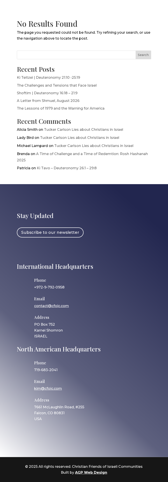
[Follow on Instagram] (35, 249)
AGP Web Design (91, 472)
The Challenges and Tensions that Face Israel (57, 85)
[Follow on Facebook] (22, 249)
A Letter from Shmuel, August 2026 (48, 101)
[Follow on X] (47, 249)
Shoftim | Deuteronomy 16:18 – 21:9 (47, 93)
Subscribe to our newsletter (50, 232)
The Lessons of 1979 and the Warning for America (61, 108)
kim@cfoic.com (48, 388)
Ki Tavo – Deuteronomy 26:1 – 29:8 (67, 168)
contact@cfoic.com (51, 306)
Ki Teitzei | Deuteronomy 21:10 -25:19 (48, 77)
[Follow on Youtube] (60, 249)
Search (143, 55)
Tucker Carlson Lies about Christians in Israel (83, 129)
